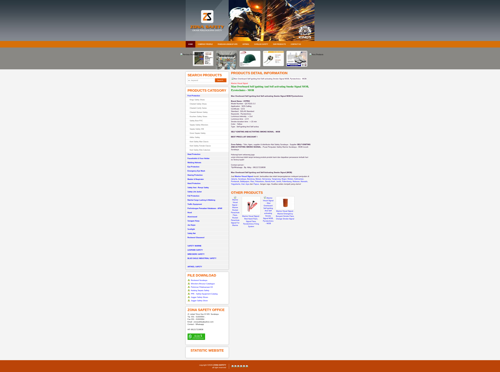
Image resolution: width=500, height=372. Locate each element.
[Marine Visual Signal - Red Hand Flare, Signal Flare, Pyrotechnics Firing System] (251, 214)
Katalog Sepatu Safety (200, 290)
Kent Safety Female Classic (200, 146)
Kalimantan (299, 179)
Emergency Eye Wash (196, 171)
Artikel (245, 44)
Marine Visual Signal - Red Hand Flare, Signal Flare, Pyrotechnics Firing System (251, 221)
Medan (290, 179)
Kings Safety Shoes (197, 100)
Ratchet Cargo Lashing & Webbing (201, 200)
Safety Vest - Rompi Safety (198, 188)
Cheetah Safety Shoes (198, 104)
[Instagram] (244, 367)
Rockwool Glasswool (196, 238)
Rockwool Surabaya (199, 280)
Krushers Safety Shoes (198, 116)
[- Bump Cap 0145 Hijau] (226, 66)
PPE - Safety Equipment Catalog (204, 294)
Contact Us (296, 44)
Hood (190, 213)
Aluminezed (192, 217)
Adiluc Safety (195, 137)
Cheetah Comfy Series (198, 108)
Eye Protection (193, 167)
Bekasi (258, 179)
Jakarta (234, 179)
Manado (304, 181)
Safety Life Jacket (195, 192)
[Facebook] (233, 367)
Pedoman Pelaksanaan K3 (202, 287)
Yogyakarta (235, 184)
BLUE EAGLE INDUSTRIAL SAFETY (202, 258)
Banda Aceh (270, 181)
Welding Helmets (194, 163)
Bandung (251, 179)
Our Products (279, 44)
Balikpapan (244, 181)
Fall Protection (193, 196)
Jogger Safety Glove (199, 301)
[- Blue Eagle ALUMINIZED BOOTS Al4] (273, 66)
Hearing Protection (195, 175)
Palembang (287, 181)
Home (190, 44)
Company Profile (205, 44)
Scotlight (191, 229)
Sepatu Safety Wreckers (199, 125)
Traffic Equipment (195, 204)
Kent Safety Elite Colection (200, 150)
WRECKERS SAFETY (196, 254)
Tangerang (276, 179)
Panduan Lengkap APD (228, 44)
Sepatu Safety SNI (197, 129)
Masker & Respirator (196, 179)
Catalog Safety (261, 44)
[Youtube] (241, 367)
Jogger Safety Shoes (199, 297)
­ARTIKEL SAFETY (195, 267)
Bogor (284, 179)
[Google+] (238, 367)
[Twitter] (236, 367)
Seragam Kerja (193, 221)
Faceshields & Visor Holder (199, 158)
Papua (256, 184)
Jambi (278, 181)
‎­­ (207, 262)
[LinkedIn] (247, 367)
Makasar (296, 181)
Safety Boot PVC (196, 121)
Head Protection (194, 154)
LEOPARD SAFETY (195, 250)
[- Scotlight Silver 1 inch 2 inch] (250, 65)
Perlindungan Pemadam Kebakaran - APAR (205, 208)
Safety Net (192, 233)
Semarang (266, 179)
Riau (252, 181)
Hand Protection (194, 183)
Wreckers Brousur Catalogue (203, 284)
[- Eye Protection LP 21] (296, 66)
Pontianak (235, 181)
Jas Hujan (191, 225)
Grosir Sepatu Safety (198, 133)
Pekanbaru (259, 181)
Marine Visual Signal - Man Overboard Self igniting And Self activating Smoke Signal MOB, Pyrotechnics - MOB (268, 210)
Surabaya (242, 179)
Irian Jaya (245, 184)
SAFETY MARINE (194, 246)
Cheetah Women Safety (199, 112)
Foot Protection (194, 96)
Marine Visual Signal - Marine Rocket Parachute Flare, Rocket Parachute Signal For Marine (235, 212)
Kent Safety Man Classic (199, 142)
